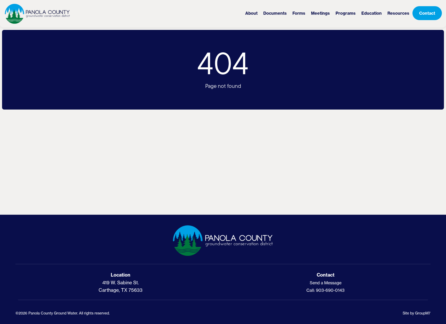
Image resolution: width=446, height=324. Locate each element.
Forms (298, 13)
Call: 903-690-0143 (325, 290)
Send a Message (325, 282)
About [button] (251, 13)
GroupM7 (423, 313)
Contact (427, 13)
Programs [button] (346, 13)
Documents (275, 13)
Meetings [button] (320, 13)
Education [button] (371, 13)
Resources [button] (398, 13)
